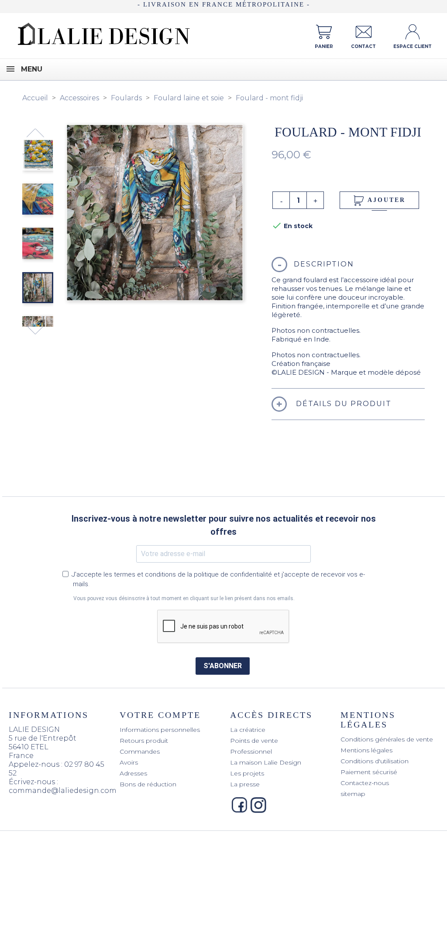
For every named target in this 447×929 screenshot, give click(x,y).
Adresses (133, 773)
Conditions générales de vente (386, 739)
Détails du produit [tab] (342, 404)
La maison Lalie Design (265, 762)
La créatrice (247, 730)
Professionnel (251, 751)
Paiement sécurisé (368, 772)
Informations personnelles (160, 730)
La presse (245, 784)
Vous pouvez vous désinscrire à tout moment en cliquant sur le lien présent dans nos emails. (184, 598)
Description (324, 264)
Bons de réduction (148, 784)
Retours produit (144, 741)
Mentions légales (366, 750)
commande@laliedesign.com (63, 790)
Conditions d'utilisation (374, 761)
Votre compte (160, 715)
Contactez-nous (364, 783)
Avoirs (129, 762)
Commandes (140, 751)
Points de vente (254, 741)
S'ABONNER (222, 666)
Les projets (247, 773)
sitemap (352, 794)
